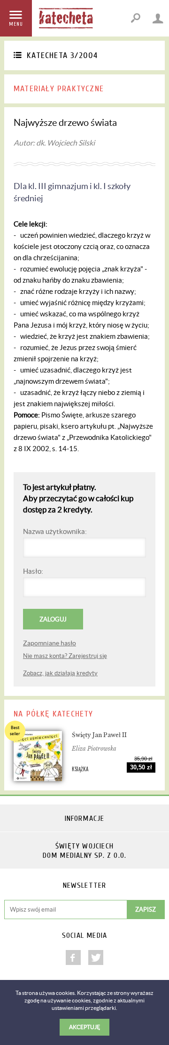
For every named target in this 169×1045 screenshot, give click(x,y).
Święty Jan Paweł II (99, 734)
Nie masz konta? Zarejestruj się (65, 655)
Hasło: (33, 571)
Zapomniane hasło (49, 643)
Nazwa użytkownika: (55, 531)
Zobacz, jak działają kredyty (60, 673)
